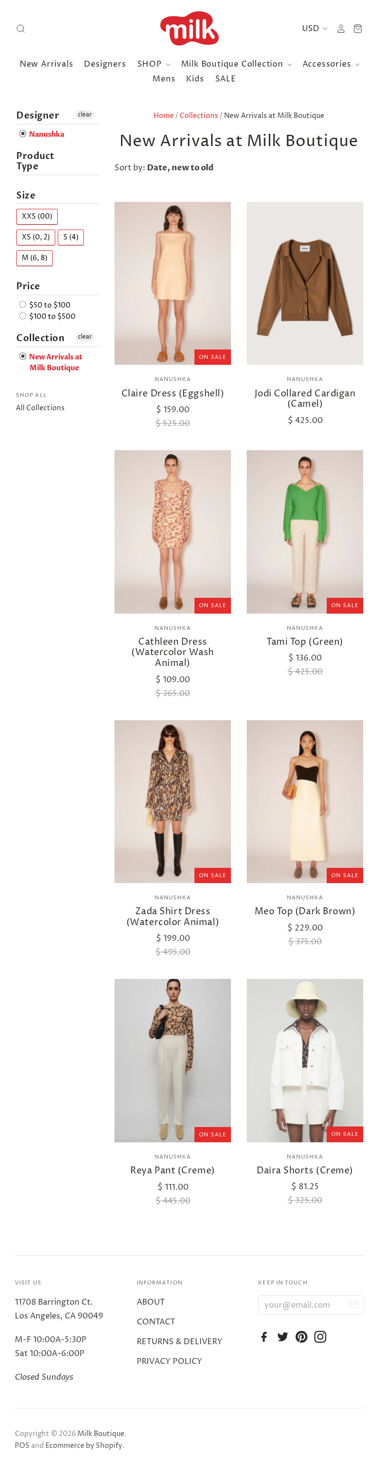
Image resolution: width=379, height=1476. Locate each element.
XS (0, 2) (36, 237)
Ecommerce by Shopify (83, 1445)
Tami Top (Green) (304, 642)
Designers (105, 64)
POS (22, 1445)
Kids (195, 79)
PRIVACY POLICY (169, 1361)
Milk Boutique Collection (233, 64)
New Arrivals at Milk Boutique (55, 362)
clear (85, 115)
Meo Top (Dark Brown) (305, 911)
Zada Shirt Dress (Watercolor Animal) (172, 917)
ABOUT (151, 1302)
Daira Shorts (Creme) (305, 1171)
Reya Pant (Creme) (172, 1171)
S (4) (70, 237)
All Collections (40, 408)
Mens (163, 79)
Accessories (328, 64)
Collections (199, 115)
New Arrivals (47, 64)
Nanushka (172, 379)
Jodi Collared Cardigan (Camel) (305, 399)
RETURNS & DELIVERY (180, 1341)
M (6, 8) (34, 258)
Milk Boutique (100, 1433)
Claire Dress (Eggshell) (172, 394)
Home (163, 115)
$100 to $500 (52, 316)
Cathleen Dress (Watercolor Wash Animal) (172, 652)
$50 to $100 (49, 305)
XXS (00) (37, 216)
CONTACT (156, 1322)
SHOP (150, 64)
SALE (225, 79)
